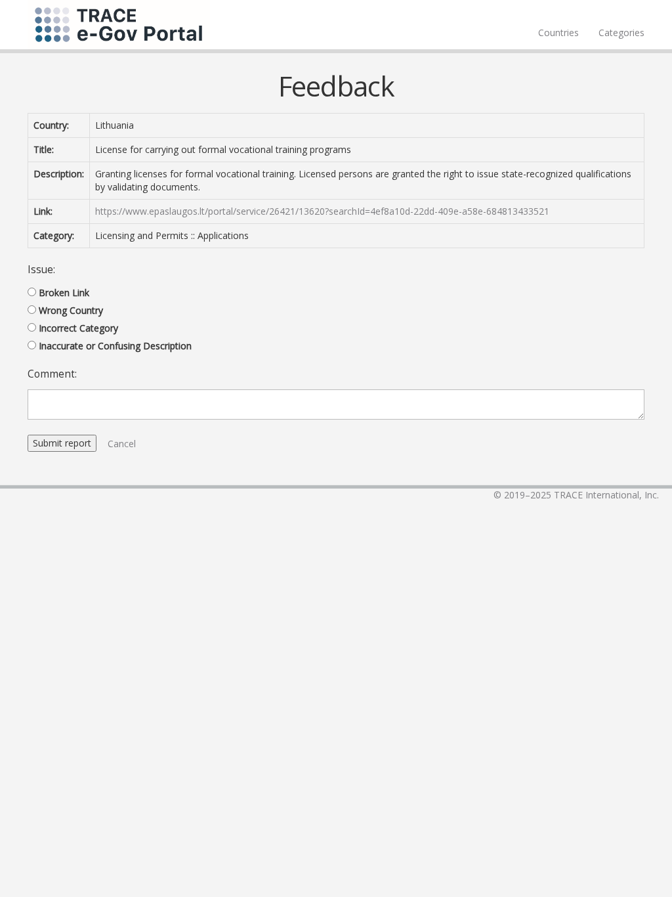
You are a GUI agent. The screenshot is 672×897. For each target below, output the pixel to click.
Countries (558, 32)
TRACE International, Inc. (606, 495)
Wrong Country (71, 310)
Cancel (122, 443)
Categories (621, 32)
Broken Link (64, 292)
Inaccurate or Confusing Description (115, 345)
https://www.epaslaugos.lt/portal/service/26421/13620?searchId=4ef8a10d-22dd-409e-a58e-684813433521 (322, 211)
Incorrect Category (78, 328)
